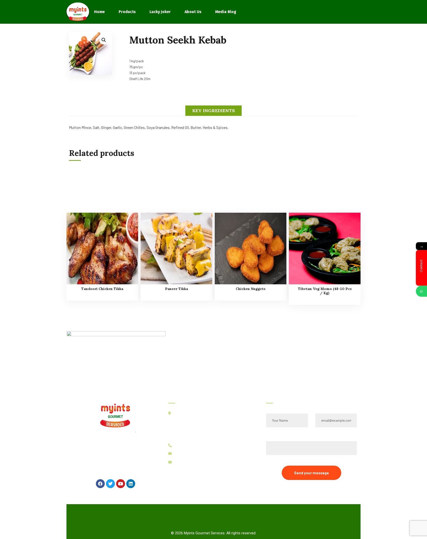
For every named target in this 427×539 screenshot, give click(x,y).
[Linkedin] (130, 483)
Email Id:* (323, 406)
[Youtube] (120, 483)
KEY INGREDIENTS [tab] (213, 110)
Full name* (274, 406)
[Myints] (77, 12)
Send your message (311, 473)
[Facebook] (100, 483)
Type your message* (282, 434)
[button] (103, 40)
